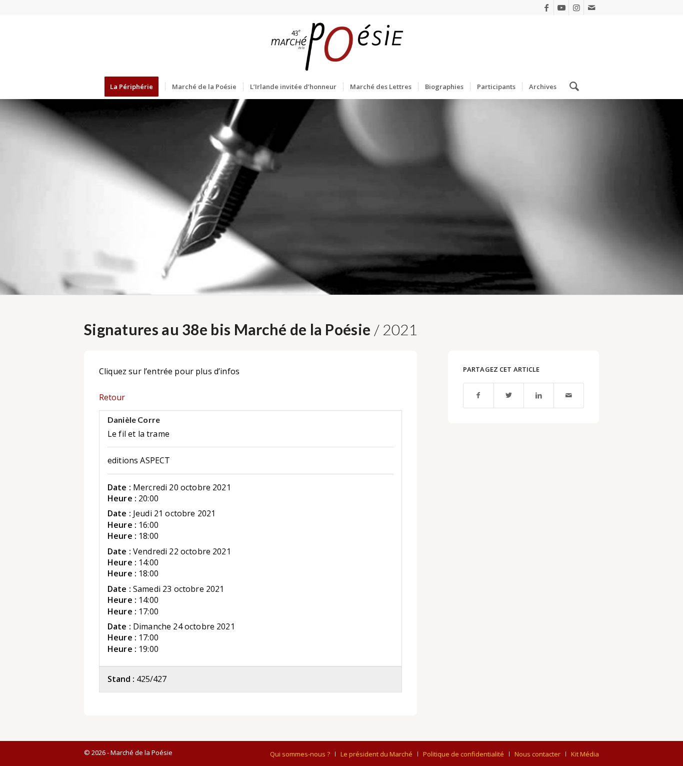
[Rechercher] (571, 86)
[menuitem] (134, 86)
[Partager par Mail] (569, 395)
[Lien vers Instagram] (576, 7)
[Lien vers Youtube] (561, 7)
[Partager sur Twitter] (509, 395)
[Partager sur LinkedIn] (539, 395)
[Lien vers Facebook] (546, 7)
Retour (112, 397)
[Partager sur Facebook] (479, 395)
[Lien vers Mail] (591, 7)
